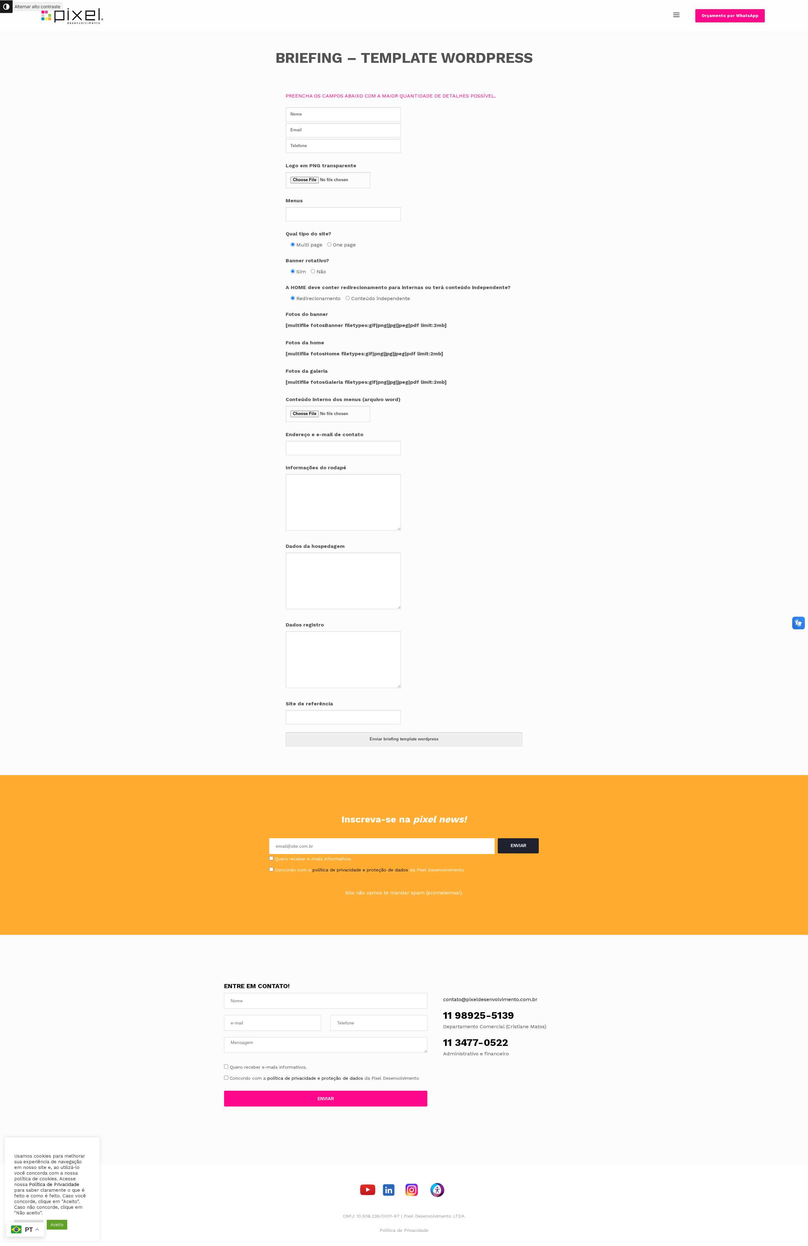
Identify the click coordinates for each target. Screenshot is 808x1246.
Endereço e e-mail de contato (324, 434)
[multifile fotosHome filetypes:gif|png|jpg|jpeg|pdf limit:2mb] (364, 354)
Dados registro (305, 625)
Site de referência (309, 704)
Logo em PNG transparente (321, 166)
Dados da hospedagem (315, 546)
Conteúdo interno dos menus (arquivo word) (343, 399)
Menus (294, 201)
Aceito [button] (56, 1224)
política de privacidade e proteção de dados (360, 869)
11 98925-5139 (478, 1015)
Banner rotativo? (307, 261)
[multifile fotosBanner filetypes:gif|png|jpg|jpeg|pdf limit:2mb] (366, 325)
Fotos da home (305, 343)
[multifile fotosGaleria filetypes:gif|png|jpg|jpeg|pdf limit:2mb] (366, 382)
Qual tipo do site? (308, 234)
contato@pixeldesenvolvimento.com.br (490, 999)
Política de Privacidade (404, 1230)
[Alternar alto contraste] (6, 6)
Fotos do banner (307, 314)
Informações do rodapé (316, 468)
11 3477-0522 (475, 1042)
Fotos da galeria (307, 371)
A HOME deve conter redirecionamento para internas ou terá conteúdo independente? (398, 287)
